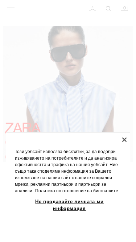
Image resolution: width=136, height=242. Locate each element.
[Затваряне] (124, 139)
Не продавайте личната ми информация (69, 205)
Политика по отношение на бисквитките (76, 190)
